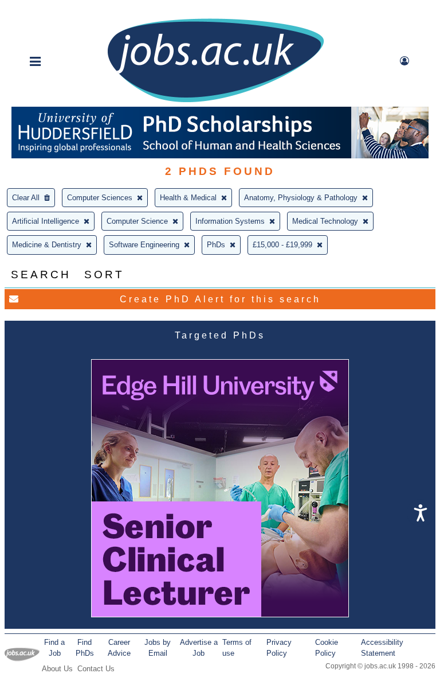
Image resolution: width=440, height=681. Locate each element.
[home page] (215, 101)
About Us (57, 668)
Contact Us (96, 668)
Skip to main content (46, 10)
